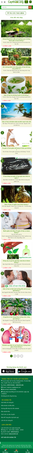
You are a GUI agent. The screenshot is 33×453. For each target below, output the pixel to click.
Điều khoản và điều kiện (7, 405)
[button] (5, 2)
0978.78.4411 (11, 385)
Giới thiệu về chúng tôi (7, 402)
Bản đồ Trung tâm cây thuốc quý (10, 417)
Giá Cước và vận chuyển (8, 414)
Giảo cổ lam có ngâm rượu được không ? (16, 204)
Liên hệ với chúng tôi (7, 420)
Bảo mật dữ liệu (5, 411)
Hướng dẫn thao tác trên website (10, 408)
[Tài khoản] (2, 2)
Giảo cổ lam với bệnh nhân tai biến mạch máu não (16, 121)
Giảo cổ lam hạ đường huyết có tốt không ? (16, 95)
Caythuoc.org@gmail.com (13, 387)
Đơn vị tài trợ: (9, 434)
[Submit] (30, 7)
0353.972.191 (19, 385)
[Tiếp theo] (21, 356)
